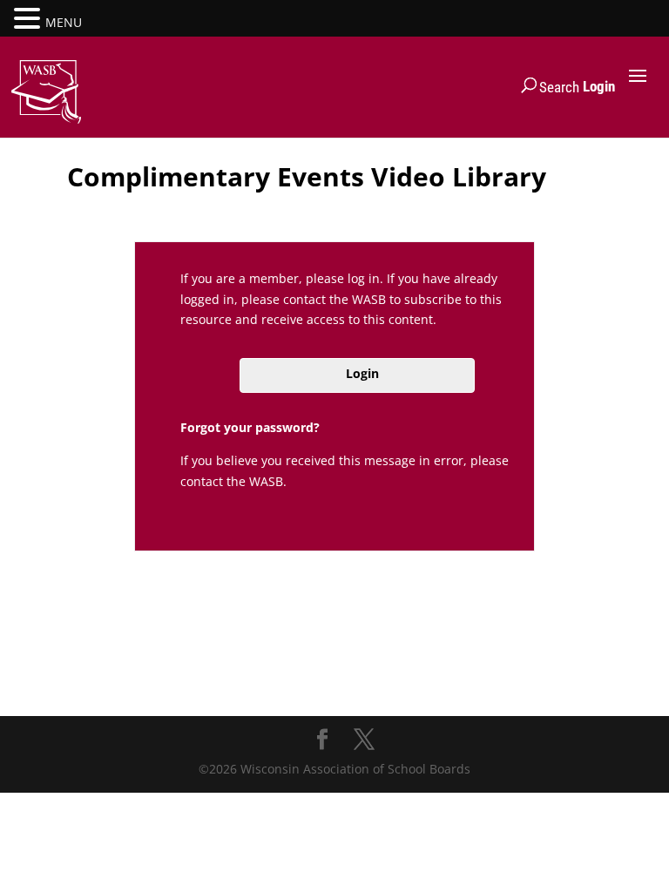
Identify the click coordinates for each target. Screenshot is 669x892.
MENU (63, 22)
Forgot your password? (250, 427)
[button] (29, 19)
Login (599, 86)
